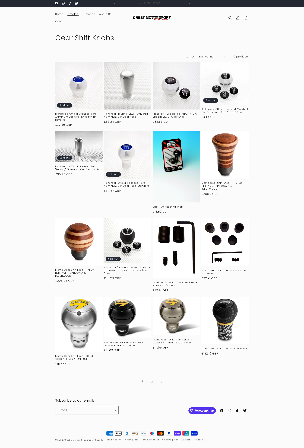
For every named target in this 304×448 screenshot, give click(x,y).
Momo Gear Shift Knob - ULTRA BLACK (224, 348)
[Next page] (161, 382)
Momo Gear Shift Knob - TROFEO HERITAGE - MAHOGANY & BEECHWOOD (221, 186)
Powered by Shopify (93, 440)
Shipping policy (170, 439)
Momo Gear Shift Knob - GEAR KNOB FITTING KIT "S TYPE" (175, 284)
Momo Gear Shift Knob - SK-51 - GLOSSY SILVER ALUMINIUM (75, 358)
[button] (74, 14)
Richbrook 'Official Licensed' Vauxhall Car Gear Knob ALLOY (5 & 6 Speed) (224, 111)
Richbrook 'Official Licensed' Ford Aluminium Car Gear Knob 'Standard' (127, 185)
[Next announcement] (189, 3)
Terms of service (150, 439)
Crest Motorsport (73, 440)
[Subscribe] (114, 410)
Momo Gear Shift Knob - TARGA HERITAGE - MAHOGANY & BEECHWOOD (74, 273)
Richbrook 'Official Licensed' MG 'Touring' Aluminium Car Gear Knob (77, 168)
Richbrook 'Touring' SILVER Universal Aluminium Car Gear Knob (126, 115)
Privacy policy (131, 439)
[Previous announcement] (114, 3)
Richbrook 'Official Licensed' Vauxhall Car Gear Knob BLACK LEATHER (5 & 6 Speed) (127, 270)
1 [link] (142, 381)
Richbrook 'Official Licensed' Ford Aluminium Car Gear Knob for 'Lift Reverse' (76, 116)
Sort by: (190, 56)
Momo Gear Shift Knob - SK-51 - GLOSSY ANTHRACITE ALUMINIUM (172, 341)
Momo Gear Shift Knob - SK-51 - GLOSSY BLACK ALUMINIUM (124, 344)
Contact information (192, 439)
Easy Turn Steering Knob (168, 206)
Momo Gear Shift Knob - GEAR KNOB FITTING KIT (223, 272)
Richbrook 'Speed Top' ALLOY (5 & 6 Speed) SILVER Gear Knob (175, 115)
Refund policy (113, 439)
